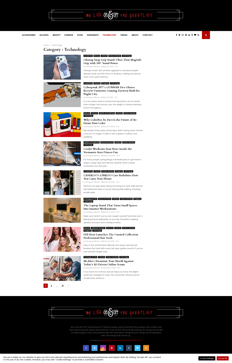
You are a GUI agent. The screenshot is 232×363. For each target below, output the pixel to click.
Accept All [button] (222, 358)
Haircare (94, 113)
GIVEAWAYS (93, 35)
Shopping (105, 83)
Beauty (96, 56)
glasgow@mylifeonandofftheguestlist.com (122, 340)
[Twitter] (180, 35)
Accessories (88, 56)
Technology (127, 56)
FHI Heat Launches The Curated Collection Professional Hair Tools (111, 236)
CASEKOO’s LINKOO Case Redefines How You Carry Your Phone (111, 177)
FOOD (80, 35)
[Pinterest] (186, 35)
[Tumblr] (192, 35)
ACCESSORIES (28, 35)
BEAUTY (56, 35)
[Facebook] (177, 35)
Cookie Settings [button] (207, 358)
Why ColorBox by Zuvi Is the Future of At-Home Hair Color (110, 121)
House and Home (107, 142)
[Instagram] (183, 35)
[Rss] (199, 35)
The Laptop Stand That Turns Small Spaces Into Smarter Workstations (110, 207)
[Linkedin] (189, 35)
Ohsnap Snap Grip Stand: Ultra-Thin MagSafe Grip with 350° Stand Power (113, 61)
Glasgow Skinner (93, 66)
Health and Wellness (106, 113)
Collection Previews (98, 228)
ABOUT (135, 35)
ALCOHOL (44, 35)
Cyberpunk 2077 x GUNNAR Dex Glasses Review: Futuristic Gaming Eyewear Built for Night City (112, 90)
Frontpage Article (90, 199)
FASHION (68, 35)
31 (63, 285)
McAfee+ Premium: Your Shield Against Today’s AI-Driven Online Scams (109, 262)
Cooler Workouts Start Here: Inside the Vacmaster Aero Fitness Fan (108, 150)
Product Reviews (115, 56)
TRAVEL (124, 35)
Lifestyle (104, 56)
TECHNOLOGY (109, 35)
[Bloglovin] (195, 35)
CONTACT (148, 35)
